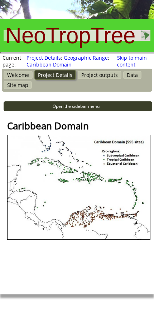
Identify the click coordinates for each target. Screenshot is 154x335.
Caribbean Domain (49, 64)
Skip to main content (132, 61)
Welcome (18, 75)
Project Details (44, 57)
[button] (78, 106)
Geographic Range (86, 57)
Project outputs (99, 75)
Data (132, 75)
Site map (17, 85)
